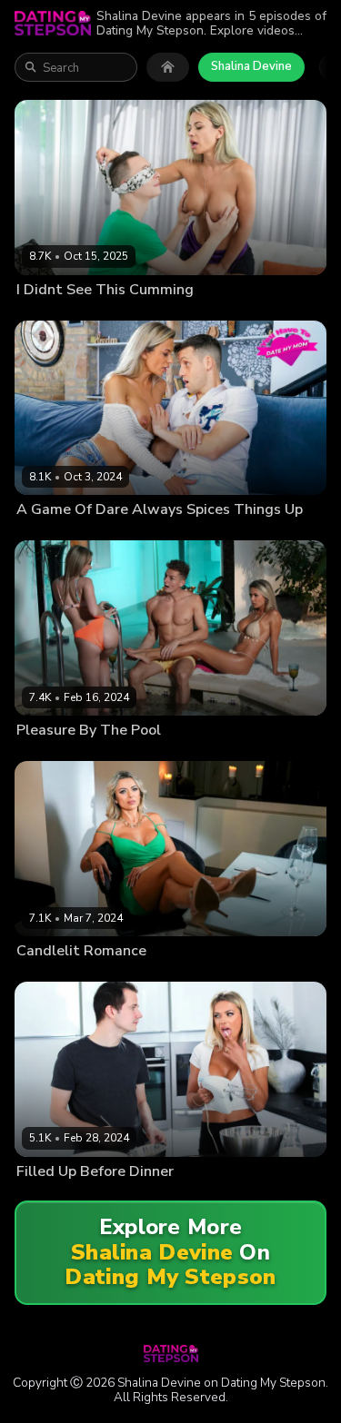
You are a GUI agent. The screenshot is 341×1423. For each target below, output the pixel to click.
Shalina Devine (251, 66)
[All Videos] (167, 67)
